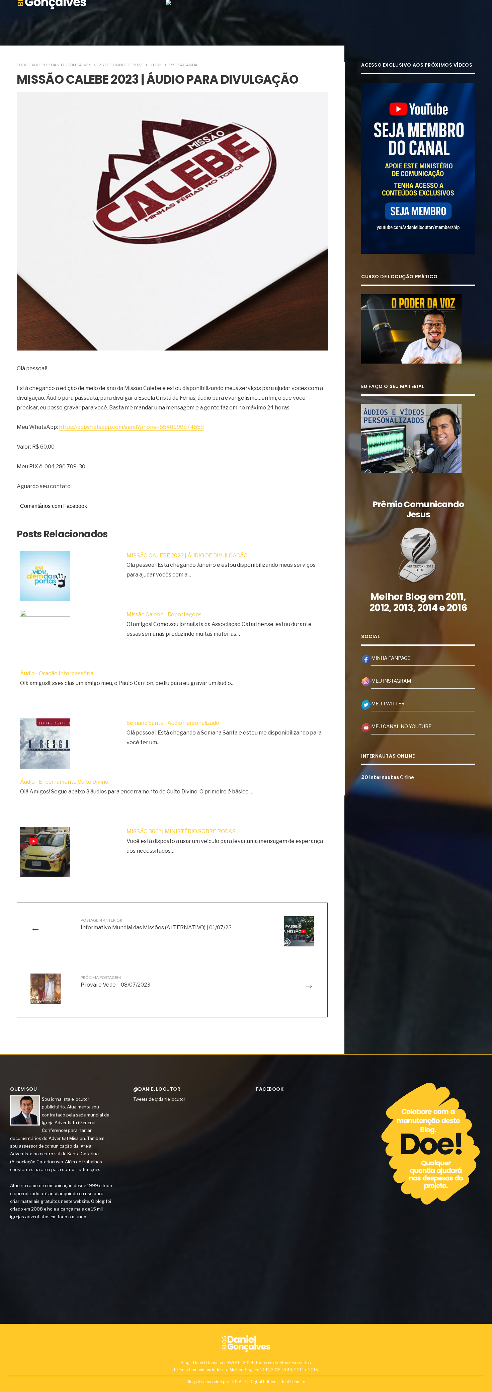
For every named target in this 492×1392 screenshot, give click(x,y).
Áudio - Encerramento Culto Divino (64, 782)
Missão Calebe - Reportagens (164, 614)
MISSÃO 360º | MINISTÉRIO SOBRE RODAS (181, 831)
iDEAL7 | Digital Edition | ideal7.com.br (269, 1381)
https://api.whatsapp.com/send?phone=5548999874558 (131, 427)
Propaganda (183, 64)
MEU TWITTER (388, 704)
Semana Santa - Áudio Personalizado (173, 723)
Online (387, 777)
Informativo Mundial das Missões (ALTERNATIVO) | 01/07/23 (156, 924)
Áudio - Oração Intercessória (56, 673)
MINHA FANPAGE (390, 658)
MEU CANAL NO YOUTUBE (401, 726)
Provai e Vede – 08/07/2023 (115, 981)
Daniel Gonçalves (71, 64)
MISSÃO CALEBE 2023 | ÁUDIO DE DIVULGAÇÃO (187, 555)
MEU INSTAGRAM (391, 681)
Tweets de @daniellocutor (159, 1099)
